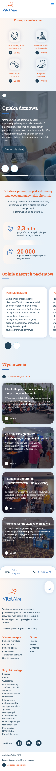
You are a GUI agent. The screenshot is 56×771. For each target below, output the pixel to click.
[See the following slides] (16, 345)
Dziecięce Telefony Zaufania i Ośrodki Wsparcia (10, 687)
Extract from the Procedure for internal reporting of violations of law (11, 720)
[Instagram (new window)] (38, 743)
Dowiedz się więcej (14, 149)
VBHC (32, 651)
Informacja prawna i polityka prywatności (18, 760)
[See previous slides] (8, 345)
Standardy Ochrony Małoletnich (11, 695)
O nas (33, 637)
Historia (33, 641)
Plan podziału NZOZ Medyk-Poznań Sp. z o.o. (10, 731)
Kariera (33, 644)
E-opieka (6, 674)
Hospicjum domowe (11, 658)
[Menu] (52, 3)
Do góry (49, 589)
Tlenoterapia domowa (12, 655)
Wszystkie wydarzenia (18, 376)
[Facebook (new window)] (19, 743)
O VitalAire (34, 648)
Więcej (17, 52)
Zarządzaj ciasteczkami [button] (16, 765)
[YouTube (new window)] (29, 743)
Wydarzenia (7, 681)
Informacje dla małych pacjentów (10, 701)
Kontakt (5, 677)
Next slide (14, 168)
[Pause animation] (4, 95)
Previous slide (5, 168)
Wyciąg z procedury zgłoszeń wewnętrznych (11, 709)
